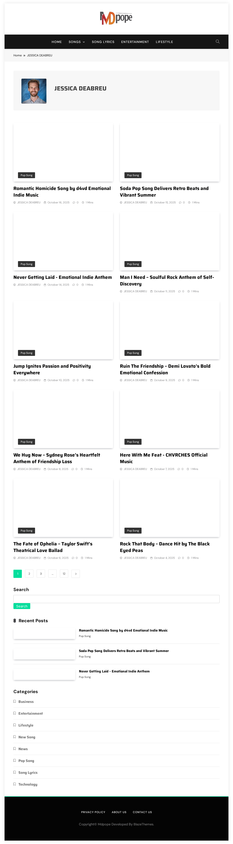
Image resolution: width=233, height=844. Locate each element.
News (23, 749)
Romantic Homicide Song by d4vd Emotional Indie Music (62, 192)
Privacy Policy (93, 812)
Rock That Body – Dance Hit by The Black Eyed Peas (165, 547)
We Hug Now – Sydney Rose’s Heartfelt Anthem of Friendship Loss (56, 458)
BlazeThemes (143, 824)
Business (26, 701)
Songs (75, 42)
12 (64, 574)
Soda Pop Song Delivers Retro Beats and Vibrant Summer (164, 192)
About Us (119, 812)
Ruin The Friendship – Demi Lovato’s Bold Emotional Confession (165, 369)
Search (21, 589)
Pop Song (26, 175)
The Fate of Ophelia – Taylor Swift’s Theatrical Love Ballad (52, 547)
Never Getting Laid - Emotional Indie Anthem (62, 277)
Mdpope (104, 824)
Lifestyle (164, 42)
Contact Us (142, 812)
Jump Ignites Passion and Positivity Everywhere (52, 369)
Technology (27, 784)
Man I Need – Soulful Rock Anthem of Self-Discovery (167, 280)
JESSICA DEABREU (29, 202)
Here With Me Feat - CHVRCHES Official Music (164, 458)
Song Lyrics (103, 42)
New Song (26, 737)
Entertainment (135, 42)
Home (57, 42)
